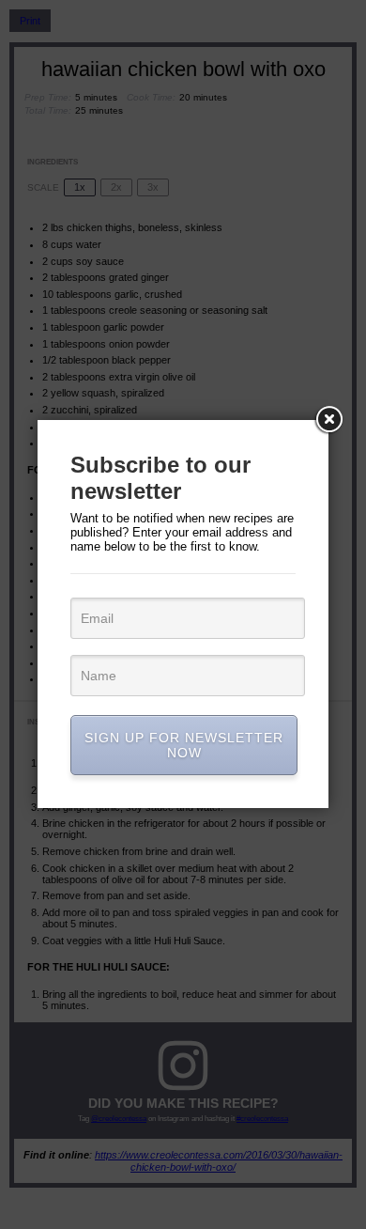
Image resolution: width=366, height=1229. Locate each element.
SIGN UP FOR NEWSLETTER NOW (183, 745)
